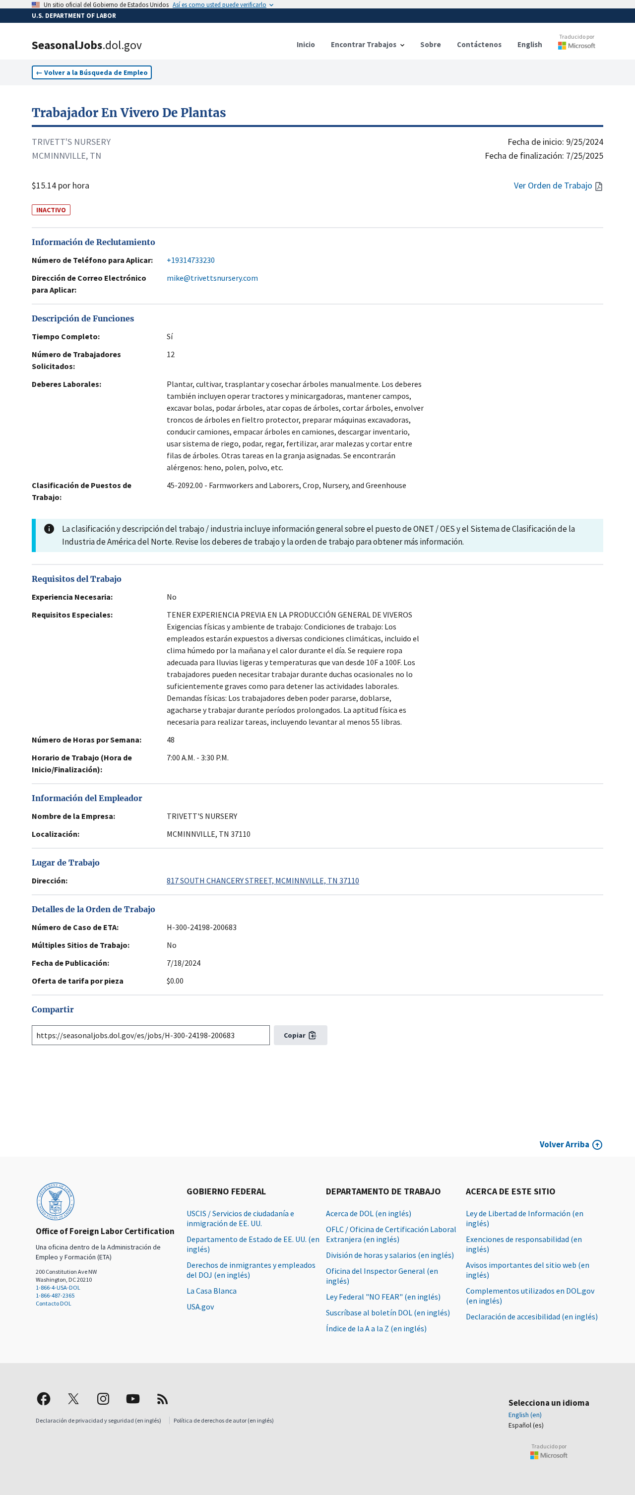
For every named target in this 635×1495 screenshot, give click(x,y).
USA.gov (200, 1306)
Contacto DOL (53, 1303)
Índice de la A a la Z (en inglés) (376, 1328)
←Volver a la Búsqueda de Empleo (92, 72)
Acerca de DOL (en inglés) (368, 1213)
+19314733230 (191, 260)
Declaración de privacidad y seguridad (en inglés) (98, 1420)
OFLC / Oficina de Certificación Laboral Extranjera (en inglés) (391, 1234)
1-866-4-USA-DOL (58, 1287)
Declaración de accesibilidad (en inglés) (532, 1316)
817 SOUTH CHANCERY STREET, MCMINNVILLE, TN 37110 (263, 880)
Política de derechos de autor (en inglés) (224, 1420)
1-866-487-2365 (55, 1295)
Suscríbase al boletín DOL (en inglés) (388, 1312)
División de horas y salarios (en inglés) (390, 1255)
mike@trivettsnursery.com (212, 278)
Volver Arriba (564, 1144)
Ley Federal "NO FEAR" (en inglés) (383, 1297)
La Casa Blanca (212, 1291)
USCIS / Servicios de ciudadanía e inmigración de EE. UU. (240, 1218)
